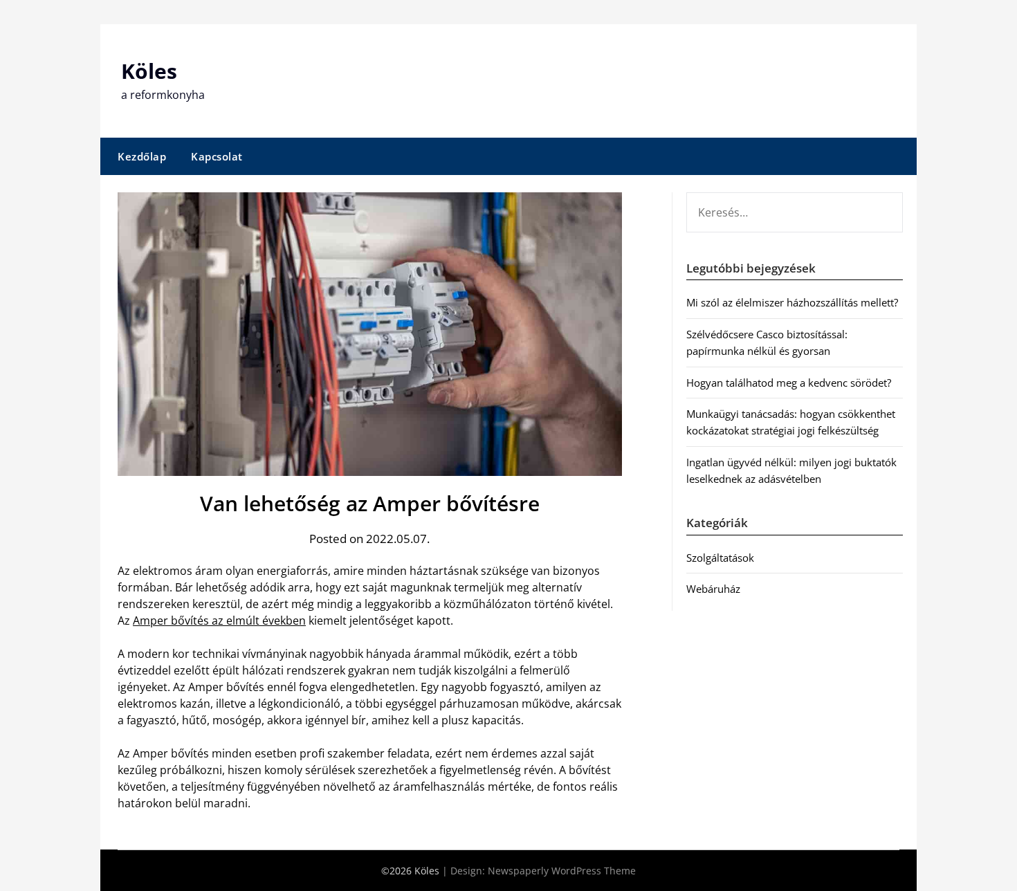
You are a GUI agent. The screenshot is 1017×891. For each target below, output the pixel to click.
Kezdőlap (142, 156)
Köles (149, 71)
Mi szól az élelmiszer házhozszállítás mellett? (792, 302)
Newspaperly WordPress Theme (562, 870)
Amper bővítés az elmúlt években (219, 620)
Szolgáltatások (720, 557)
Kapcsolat (217, 156)
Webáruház (713, 589)
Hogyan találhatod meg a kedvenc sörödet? (788, 382)
